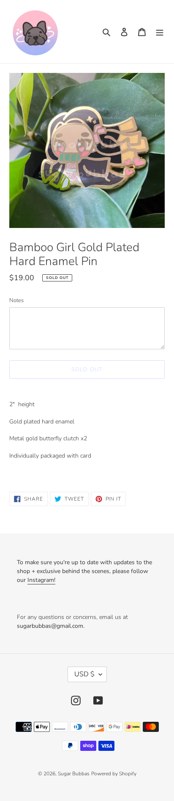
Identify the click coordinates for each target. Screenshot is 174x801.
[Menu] (160, 32)
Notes (16, 300)
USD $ (84, 674)
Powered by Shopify (113, 773)
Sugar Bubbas (74, 773)
